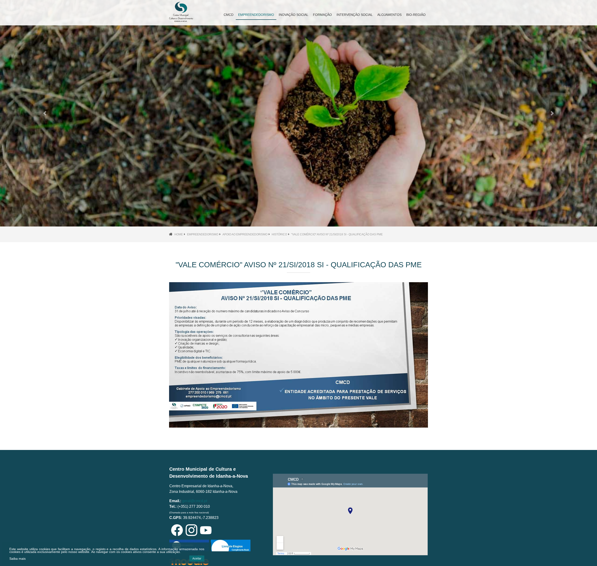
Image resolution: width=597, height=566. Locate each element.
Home (178, 234)
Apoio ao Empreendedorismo (244, 234)
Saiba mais (17, 558)
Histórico (279, 234)
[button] (45, 113)
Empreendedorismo (202, 234)
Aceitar (196, 558)
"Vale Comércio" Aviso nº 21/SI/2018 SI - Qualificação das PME (337, 234)
